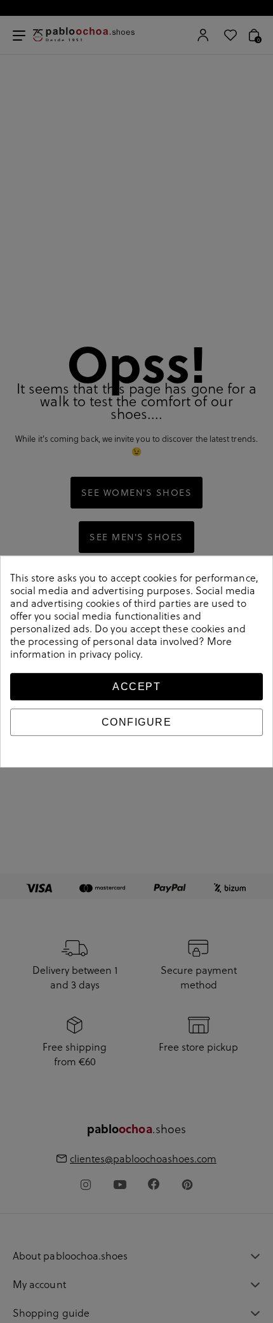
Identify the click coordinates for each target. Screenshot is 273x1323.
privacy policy (109, 654)
